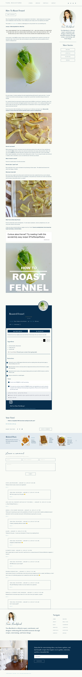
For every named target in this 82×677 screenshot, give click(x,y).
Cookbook (65, 624)
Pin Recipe (40, 331)
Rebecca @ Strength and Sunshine (16, 592)
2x (46, 340)
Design (68, 60)
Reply (7, 487)
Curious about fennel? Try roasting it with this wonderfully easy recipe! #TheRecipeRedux (27, 235)
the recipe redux (14, 23)
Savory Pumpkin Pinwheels (33, 441)
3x (49, 340)
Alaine (7, 531)
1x (44, 340)
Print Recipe (18, 331)
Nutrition (67, 56)
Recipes (68, 49)
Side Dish (69, 437)
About (54, 621)
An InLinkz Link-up (11, 424)
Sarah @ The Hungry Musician (14, 510)
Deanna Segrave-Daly (12, 571)
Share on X (46, 239)
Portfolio (55, 630)
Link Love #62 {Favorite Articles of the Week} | (19, 502)
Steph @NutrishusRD (12, 482)
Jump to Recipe (11, 14)
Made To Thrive (29, 673)
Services (55, 627)
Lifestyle (67, 53)
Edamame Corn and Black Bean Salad (70, 442)
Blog (54, 624)
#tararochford (32, 408)
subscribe (39, 661)
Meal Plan (65, 621)
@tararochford (15, 408)
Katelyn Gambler (24, 673)
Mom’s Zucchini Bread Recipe (51, 440)
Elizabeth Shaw (10, 550)
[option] (30, 440)
